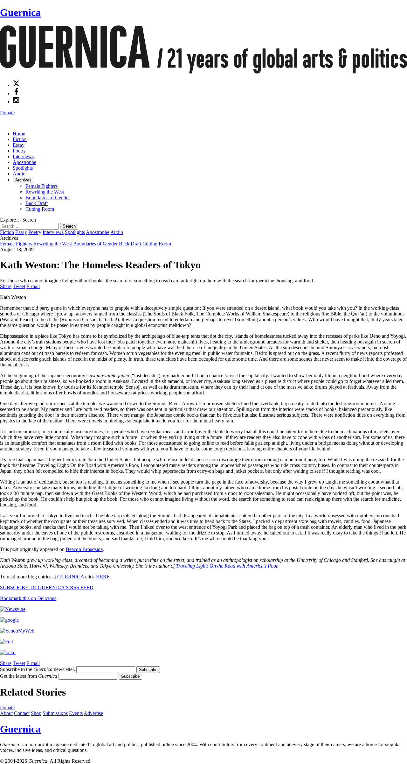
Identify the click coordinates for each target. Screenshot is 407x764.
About (6, 713)
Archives (23, 180)
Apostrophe (24, 162)
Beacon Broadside (84, 549)
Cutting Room (39, 209)
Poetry (19, 150)
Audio (19, 173)
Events (76, 713)
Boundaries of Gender (47, 197)
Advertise (93, 713)
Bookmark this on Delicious (28, 598)
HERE (103, 576)
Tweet (19, 286)
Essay (18, 145)
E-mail (33, 286)
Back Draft (36, 203)
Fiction (20, 139)
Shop (36, 713)
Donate (7, 112)
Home (19, 133)
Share (5, 286)
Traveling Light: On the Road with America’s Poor (226, 566)
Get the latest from (28, 676)
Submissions (55, 713)
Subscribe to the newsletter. (37, 669)
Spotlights (23, 168)
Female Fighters (41, 186)
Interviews (23, 156)
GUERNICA (70, 576)
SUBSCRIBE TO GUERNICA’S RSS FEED (46, 587)
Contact (22, 713)
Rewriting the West (44, 192)
